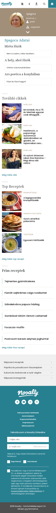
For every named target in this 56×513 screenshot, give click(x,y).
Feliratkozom (40, 446)
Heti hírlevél (32, 461)
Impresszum (28, 422)
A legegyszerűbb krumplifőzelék (32, 199)
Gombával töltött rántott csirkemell (26, 315)
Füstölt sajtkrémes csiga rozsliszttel (26, 292)
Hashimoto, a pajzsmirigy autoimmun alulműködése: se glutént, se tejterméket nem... (33, 137)
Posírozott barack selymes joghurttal (26, 338)
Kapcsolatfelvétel (28, 419)
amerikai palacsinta (32, 213)
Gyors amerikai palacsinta (31, 220)
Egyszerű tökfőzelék (33, 240)
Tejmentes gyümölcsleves (20, 281)
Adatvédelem (28, 416)
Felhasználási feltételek (28, 412)
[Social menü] (29, 4)
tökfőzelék (28, 234)
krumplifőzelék (30, 192)
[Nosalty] (6, 4)
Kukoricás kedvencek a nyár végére (22, 372)
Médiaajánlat (28, 426)
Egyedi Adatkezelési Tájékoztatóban (26, 491)
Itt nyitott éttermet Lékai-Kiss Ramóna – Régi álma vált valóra (34, 159)
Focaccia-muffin (14, 327)
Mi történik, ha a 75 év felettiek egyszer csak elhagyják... (33, 112)
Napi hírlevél (16, 461)
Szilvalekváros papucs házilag (22, 304)
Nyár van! (27, 104)
